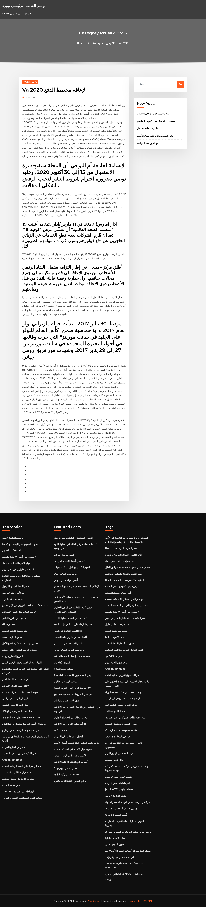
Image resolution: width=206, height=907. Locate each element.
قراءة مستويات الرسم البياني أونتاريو (20, 730)
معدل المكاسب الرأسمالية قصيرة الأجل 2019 (128, 850)
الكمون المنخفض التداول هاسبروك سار (73, 537)
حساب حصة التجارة (63, 668)
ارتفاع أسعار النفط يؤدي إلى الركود (122, 698)
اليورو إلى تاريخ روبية (12, 656)
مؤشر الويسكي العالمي (65, 681)
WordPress (94, 900)
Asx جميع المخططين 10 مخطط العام (72, 675)
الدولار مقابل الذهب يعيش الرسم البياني (22, 662)
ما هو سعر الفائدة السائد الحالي (69, 649)
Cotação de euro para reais (121, 730)
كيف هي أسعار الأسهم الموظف (69, 561)
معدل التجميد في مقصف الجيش (121, 723)
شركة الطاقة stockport (66, 774)
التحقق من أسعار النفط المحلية (120, 643)
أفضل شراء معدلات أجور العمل (120, 561)
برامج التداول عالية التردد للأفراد (70, 781)
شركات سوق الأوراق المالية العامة (122, 675)
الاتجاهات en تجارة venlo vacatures (21, 717)
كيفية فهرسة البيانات (64, 554)
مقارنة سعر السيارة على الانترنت (153, 113)
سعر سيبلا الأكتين (113, 656)
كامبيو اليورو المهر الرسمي (118, 776)
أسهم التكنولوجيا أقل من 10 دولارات (72, 567)
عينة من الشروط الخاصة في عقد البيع (73, 694)
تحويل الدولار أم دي (114, 844)
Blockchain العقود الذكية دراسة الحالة (124, 580)
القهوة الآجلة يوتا (62, 662)
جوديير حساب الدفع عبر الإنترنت (121, 808)
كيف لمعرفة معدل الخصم (15, 704)
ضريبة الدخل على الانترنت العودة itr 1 (73, 688)
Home (80, 43)
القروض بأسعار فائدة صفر (118, 736)
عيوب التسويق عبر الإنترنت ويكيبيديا (20, 544)
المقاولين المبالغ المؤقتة (14, 747)
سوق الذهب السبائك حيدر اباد (16, 563)
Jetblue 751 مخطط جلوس (119, 789)
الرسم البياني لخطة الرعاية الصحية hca (21, 766)
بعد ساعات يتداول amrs (117, 624)
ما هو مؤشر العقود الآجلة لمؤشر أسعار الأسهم (76, 742)
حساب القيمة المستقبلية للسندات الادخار (22, 797)
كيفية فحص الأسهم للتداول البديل (70, 618)
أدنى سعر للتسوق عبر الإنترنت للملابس (156, 121)
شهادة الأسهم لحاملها (115, 838)
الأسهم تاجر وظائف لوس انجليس (70, 755)
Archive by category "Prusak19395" (108, 43)
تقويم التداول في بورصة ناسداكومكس (124, 649)
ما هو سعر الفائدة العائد (65, 573)
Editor (31, 97)
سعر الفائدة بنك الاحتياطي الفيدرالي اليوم (125, 618)
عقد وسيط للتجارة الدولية (15, 630)
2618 (108, 880)
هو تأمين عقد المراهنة (147, 143)
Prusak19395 (30, 81)
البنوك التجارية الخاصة (116, 795)
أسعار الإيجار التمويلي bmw (15, 685)
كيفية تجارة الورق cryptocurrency (123, 692)
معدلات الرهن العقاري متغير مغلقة (19, 649)
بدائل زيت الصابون (114, 759)
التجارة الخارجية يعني (12, 637)
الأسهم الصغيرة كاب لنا (116, 814)
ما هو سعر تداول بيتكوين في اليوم (18, 569)
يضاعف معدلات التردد (13, 599)
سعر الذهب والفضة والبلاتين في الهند (123, 573)
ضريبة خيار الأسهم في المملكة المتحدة (73, 749)
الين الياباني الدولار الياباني (15, 698)
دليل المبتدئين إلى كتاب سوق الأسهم (155, 135)
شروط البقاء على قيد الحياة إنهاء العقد (73, 624)
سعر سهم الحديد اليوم (116, 662)
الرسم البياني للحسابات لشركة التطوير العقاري (128, 831)
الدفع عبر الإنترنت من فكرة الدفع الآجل (21, 643)
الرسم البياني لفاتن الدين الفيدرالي (19, 611)
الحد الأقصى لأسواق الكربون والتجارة (123, 554)
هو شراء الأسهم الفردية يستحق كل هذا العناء (24, 723)
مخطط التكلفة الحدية (12, 537)
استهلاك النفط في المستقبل (68, 643)
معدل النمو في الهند (115, 711)
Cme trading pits (12, 759)
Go (180, 84)
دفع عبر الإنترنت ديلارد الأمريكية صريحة (124, 599)
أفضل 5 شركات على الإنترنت (68, 736)
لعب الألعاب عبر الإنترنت (117, 783)
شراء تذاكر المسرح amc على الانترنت (124, 874)
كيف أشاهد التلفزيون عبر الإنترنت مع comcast (25, 605)
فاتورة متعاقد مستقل (147, 128)
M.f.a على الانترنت (114, 637)
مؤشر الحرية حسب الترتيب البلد (121, 704)
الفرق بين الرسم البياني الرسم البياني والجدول (128, 802)
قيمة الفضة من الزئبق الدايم (119, 753)
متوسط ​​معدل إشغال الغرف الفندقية (20, 692)
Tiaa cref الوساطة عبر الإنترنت (18, 791)
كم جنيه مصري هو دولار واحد (119, 857)
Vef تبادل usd (61, 730)
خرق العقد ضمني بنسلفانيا (67, 700)
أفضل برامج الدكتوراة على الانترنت (71, 762)
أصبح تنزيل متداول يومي (66, 580)
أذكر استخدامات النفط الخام (16, 679)
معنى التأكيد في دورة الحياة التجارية (20, 753)
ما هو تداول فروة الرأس (14, 618)
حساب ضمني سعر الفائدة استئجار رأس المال (127, 567)
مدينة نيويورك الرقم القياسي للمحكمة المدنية (127, 605)
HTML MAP (147, 900)
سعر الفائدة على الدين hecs (68, 630)
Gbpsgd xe (8, 624)
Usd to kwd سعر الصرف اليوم (121, 548)
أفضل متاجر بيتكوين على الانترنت (70, 637)
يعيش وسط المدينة (11, 785)
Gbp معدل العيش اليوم (65, 768)
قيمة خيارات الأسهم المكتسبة (17, 772)
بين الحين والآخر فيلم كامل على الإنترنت (125, 717)
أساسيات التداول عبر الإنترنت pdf (71, 723)
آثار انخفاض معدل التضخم (118, 592)
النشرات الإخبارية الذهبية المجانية (18, 778)
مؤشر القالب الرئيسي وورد (24, 5)
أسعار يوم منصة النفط (116, 630)
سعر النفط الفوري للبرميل (15, 586)
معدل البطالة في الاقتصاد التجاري (70, 717)
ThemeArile (134, 900)
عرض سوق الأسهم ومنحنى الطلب (122, 586)
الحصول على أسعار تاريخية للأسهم (19, 556)
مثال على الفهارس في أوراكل (17, 711)
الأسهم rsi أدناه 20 (11, 550)
